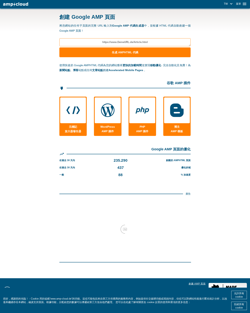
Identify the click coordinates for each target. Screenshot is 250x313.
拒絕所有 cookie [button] (239, 306)
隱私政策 (196, 302)
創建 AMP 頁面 (197, 283)
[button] (229, 4)
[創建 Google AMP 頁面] (15, 4)
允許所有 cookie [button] (239, 295)
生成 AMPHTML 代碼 (125, 52)
